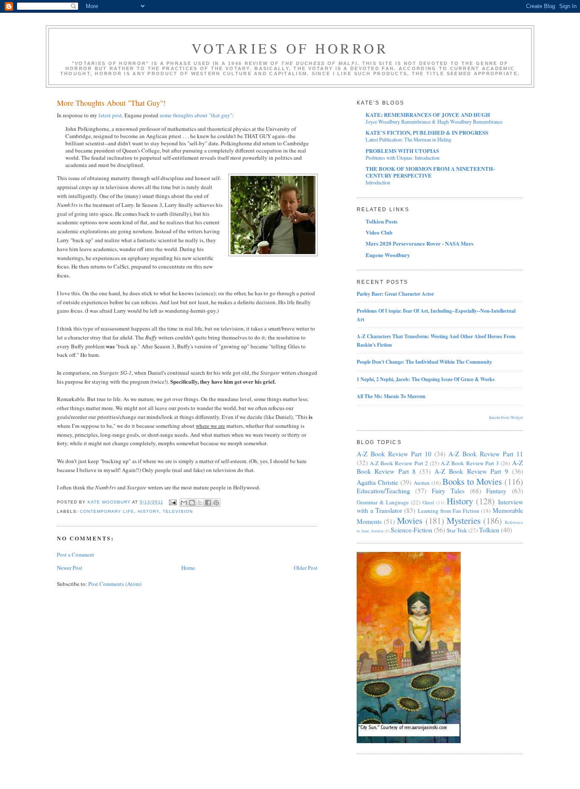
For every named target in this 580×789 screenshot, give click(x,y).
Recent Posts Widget (506, 417)
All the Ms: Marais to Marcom (391, 396)
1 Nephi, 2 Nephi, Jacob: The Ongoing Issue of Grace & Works (426, 379)
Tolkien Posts (381, 221)
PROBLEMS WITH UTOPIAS (402, 151)
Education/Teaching (383, 490)
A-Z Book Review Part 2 (399, 463)
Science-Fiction (411, 530)
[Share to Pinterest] (216, 502)
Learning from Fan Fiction (449, 511)
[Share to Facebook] (208, 502)
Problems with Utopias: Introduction (402, 157)
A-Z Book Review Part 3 (470, 463)
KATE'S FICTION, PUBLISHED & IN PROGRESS (427, 132)
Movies (409, 520)
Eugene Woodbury (388, 255)
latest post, (111, 115)
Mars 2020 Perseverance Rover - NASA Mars (419, 243)
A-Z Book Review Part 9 (471, 471)
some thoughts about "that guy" (196, 115)
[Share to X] (200, 502)
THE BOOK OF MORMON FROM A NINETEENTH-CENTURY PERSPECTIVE (430, 171)
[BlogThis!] (192, 502)
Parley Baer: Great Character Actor (395, 293)
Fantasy (496, 490)
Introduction (378, 182)
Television (178, 511)
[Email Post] (172, 502)
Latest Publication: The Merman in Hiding (408, 139)
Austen (422, 482)
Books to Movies (472, 481)
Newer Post (69, 567)
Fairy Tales (448, 490)
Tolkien (489, 530)
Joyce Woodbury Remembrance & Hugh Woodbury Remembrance (434, 121)
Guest (428, 502)
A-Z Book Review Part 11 (485, 454)
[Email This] (184, 502)
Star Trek (457, 530)
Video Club (379, 232)
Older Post (306, 567)
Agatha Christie (377, 482)
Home (188, 567)
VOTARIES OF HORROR (290, 48)
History (148, 511)
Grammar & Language (383, 502)
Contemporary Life (107, 511)
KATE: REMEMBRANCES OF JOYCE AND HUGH (428, 114)
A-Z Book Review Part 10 (394, 454)
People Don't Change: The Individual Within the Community (424, 361)
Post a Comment (75, 554)
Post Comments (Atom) (114, 584)
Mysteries (464, 520)
